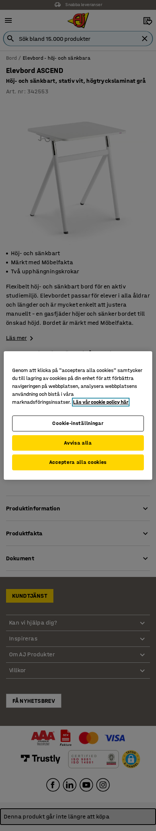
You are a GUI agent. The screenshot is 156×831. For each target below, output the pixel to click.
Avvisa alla (78, 443)
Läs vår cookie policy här (100, 402)
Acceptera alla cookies (78, 462)
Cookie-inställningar (77, 423)
